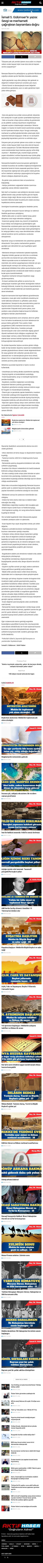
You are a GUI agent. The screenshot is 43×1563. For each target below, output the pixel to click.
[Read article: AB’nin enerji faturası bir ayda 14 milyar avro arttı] (6, 1403)
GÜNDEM (4, 1544)
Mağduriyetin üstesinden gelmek (23, 428)
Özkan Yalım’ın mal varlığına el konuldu (24, 1506)
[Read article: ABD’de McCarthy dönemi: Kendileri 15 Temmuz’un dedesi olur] (22, 892)
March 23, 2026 (6, 1031)
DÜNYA (34, 1544)
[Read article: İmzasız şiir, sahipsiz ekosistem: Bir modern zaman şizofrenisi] (22, 777)
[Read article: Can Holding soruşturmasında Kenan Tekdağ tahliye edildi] (6, 1387)
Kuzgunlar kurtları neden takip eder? (23, 1434)
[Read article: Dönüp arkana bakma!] (22, 1163)
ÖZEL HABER (5, 1546)
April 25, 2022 (5, 28)
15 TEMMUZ (15, 1546)
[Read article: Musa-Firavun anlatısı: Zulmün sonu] (22, 1239)
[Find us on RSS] (7, 1557)
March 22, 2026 (6, 1109)
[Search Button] (40, 3)
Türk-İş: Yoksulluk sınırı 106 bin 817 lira (24, 1410)
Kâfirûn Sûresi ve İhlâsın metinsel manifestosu (20, 1143)
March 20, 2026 (6, 1182)
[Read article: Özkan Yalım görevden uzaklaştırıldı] (6, 1395)
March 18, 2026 (6, 1258)
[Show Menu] (2, 3)
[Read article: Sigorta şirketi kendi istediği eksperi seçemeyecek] (6, 1419)
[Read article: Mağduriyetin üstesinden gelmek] (6, 431)
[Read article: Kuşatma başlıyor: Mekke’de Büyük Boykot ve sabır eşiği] (22, 931)
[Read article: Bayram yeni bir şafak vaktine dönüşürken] (22, 1354)
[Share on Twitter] (21, 56)
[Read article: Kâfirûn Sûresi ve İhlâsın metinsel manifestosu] (22, 1126)
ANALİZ (11, 1544)
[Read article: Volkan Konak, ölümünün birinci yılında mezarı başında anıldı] (6, 1428)
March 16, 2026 (6, 1336)
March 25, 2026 (6, 913)
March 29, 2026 (6, 798)
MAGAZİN (4, 1548)
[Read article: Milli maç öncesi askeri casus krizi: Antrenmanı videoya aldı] (6, 1444)
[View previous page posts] (19, 439)
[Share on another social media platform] (35, 56)
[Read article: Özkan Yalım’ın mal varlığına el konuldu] (6, 1508)
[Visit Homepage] (21, 3)
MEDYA (36, 1546)
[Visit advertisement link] (22, 11)
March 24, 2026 (6, 991)
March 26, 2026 (6, 874)
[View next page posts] (23, 439)
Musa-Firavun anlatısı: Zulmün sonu (16, 1255)
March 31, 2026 (17, 424)
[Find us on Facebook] (2, 1557)
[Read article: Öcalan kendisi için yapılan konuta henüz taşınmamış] (6, 1461)
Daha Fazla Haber (22, 1379)
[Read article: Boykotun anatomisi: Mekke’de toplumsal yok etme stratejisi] (6, 422)
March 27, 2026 (6, 835)
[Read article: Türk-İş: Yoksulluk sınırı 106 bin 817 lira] (6, 1412)
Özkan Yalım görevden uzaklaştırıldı (23, 1393)
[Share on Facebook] (8, 56)
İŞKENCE (29, 1546)
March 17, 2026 (6, 1297)
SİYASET (18, 1544)
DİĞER (11, 1548)
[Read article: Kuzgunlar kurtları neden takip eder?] (6, 1436)
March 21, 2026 (6, 1145)
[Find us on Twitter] (5, 1557)
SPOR (22, 1546)
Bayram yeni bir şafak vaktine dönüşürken (18, 1370)
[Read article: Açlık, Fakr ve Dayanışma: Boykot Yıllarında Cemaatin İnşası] (22, 970)
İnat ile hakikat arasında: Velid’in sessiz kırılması (21, 833)
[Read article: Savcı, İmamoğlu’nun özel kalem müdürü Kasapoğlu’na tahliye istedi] (6, 1479)
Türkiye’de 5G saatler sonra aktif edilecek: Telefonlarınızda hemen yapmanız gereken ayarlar (25, 1487)
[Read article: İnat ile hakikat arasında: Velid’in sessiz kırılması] (22, 816)
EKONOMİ (27, 1544)
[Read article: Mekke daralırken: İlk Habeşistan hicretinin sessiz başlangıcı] (22, 1314)
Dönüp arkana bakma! (10, 1180)
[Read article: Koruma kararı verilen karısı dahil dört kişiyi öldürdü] (6, 1453)
